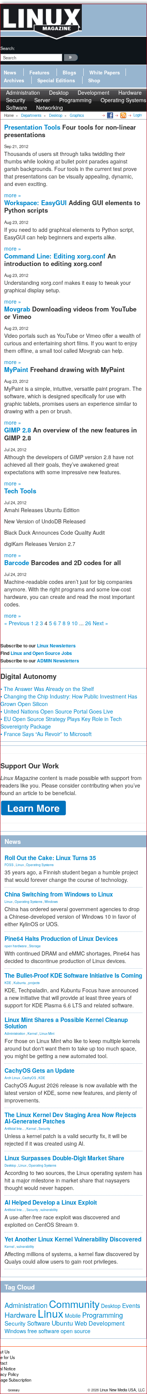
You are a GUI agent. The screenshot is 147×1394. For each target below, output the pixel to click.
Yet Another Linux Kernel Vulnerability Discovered (73, 1239)
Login (137, 115)
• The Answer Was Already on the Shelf (47, 688)
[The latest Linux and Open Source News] (122, 115)
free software (43, 1331)
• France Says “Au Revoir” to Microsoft (46, 734)
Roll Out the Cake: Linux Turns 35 (50, 858)
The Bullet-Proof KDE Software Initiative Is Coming (73, 975)
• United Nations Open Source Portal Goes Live (56, 711)
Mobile (73, 1315)
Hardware (20, 1314)
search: (7, 48)
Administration (15, 1033)
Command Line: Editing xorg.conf (55, 255)
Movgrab (18, 308)
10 (75, 623)
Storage (35, 945)
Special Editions (56, 80)
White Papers (104, 72)
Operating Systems (123, 100)
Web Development (99, 1323)
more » (12, 195)
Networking (49, 107)
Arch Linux (12, 1077)
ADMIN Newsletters (58, 660)
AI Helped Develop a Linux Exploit (51, 1202)
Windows (51, 901)
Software (16, 107)
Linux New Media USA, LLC (122, 1389)
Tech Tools (20, 490)
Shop (94, 80)
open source (75, 1331)
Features (39, 72)
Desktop (10, 1165)
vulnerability (49, 1209)
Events (131, 1305)
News (10, 72)
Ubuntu (62, 1322)
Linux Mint (47, 1033)
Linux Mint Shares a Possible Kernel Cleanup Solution (66, 1023)
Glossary (14, 1390)
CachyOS (29, 1077)
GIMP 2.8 (18, 429)
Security (44, 1128)
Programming (75, 100)
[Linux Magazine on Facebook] (109, 115)
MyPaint (17, 369)
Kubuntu (20, 982)
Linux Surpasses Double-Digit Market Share (64, 1158)
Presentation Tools (33, 127)
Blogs (69, 72)
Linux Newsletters (56, 645)
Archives (14, 80)
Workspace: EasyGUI (36, 202)
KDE (8, 982)
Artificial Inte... (14, 1128)
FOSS (9, 864)
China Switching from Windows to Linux (59, 894)
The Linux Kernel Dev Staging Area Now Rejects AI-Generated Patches (70, 1118)
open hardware (16, 945)
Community (74, 1303)
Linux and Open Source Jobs (41, 653)
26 (88, 623)
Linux (20, 864)
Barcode (17, 562)
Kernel (32, 1033)
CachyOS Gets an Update (40, 1070)
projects (34, 982)
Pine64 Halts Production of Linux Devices (61, 938)
